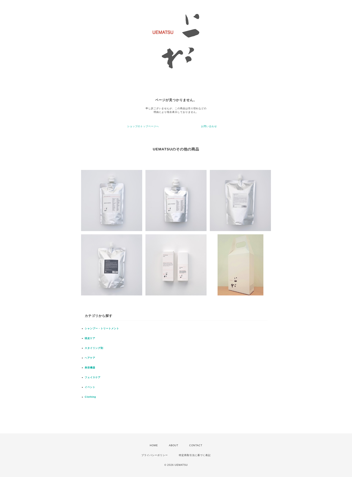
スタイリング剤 (94, 348)
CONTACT (195, 445)
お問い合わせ (209, 126)
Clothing (90, 396)
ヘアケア (90, 357)
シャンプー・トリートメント (102, 328)
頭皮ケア (90, 338)
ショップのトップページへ (143, 126)
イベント (90, 387)
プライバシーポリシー (154, 455)
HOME (154, 445)
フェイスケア (93, 377)
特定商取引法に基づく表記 (195, 455)
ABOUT (173, 445)
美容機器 (90, 367)
